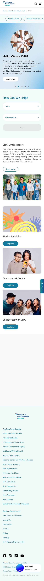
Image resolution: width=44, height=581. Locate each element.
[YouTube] (36, 368)
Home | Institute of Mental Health (14, 11)
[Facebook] (32, 368)
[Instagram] (28, 368)
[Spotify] (40, 368)
